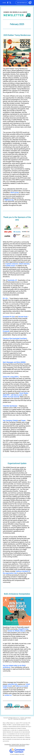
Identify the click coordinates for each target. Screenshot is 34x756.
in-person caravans (11, 264)
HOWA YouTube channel (11, 397)
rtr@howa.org (9, 200)
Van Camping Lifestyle (10, 420)
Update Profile (15, 744)
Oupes (23, 420)
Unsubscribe (7, 744)
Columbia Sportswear (10, 406)
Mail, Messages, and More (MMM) (14, 362)
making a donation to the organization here (16, 572)
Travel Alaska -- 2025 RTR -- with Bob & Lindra (16, 394)
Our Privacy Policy (24, 744)
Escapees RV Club (9, 317)
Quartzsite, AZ (12, 280)
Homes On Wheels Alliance (16, 631)
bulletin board (10, 266)
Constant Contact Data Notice (17, 745)
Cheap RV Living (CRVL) (11, 377)
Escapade (6, 331)
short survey (15, 192)
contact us (8, 695)
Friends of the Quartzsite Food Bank (15, 338)
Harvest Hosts (22, 317)
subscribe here (12, 684)
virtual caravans (24, 264)
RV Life (5, 298)
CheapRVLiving (23, 629)
